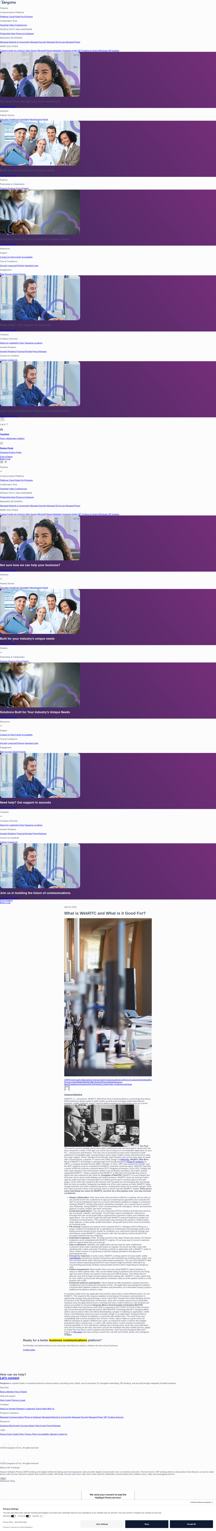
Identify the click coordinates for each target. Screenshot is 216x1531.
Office (92, 1082)
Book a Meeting (7, 1392)
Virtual (129, 1084)
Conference (125, 1080)
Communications (112, 1080)
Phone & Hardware (32, 1417)
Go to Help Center (8, 330)
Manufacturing (36, 119)
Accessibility (27, 257)
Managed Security (38, 42)
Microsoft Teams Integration (50, 51)
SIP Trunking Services (114, 1417)
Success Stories (12, 274)
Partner (98, 1082)
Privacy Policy (31, 1434)
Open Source (31, 51)
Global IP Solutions (135, 1162)
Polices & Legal (18, 1400)
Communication (98, 1080)
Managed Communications (12, 1417)
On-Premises (27, 17)
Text (93, 1084)
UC (101, 1084)
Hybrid (18, 17)
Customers (135, 1080)
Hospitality (24, 119)
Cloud (11, 17)
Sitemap (53, 1434)
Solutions (84, 1084)
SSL (90, 1084)
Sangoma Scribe (69, 51)
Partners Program (8, 188)
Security (3, 266)
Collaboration (85, 1080)
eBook (150, 1080)
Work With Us (48, 1409)
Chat (71, 1080)
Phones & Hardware (25, 34)
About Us (4, 343)
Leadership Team (16, 343)
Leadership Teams (33, 1409)
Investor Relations (8, 351)
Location (73, 1082)
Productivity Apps (7, 34)
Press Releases (39, 351)
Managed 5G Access (56, 42)
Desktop (143, 1080)
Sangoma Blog (7, 1426)
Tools (97, 1084)
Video (105, 1084)
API (67, 1080)
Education (4, 119)
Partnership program (9, 416)
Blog (2, 274)
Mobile (80, 1082)
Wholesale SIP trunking (108, 51)
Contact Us (5, 257)
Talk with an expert (8, 107)
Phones (105, 1082)
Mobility (86, 1082)
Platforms (4, 17)
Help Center (15, 257)
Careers (3, 360)
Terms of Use (6, 1434)
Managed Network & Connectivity (15, 42)
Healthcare (14, 119)
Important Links (31, 266)
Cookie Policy (18, 1434)
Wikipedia (124, 1159)
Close (3, 1479)
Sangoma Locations (33, 343)
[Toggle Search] (2, 419)
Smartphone (74, 1084)
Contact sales (29, 1350)
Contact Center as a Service (12, 51)
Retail (45, 119)
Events (23, 274)
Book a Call (5, 459)
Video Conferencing (18, 25)
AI (65, 1080)
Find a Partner (22, 188)
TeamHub (4, 25)
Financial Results (24, 351)
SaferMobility (75, 1258)
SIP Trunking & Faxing (88, 51)
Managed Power (73, 42)
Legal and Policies (16, 266)
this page (78, 1332)
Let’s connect (9, 1378)
